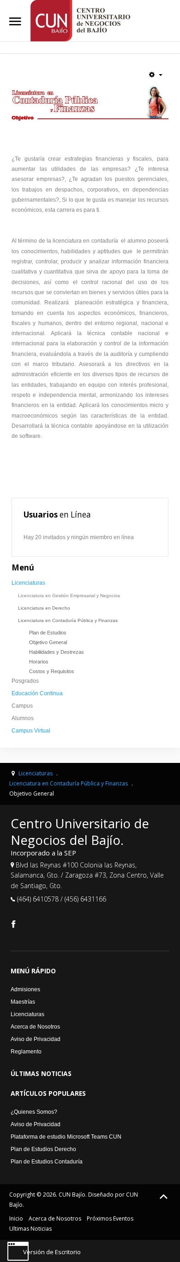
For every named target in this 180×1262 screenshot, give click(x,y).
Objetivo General (48, 642)
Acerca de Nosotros (35, 1026)
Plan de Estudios (47, 632)
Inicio (16, 1218)
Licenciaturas (28, 583)
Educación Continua (37, 693)
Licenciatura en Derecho (44, 608)
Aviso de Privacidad (35, 1039)
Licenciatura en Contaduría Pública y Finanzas (68, 620)
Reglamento (26, 1051)
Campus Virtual (31, 730)
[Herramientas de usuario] (156, 74)
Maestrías (23, 1002)
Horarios (38, 661)
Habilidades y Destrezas (56, 652)
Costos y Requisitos (51, 671)
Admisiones (25, 989)
